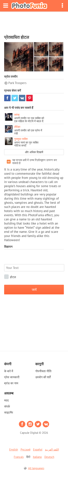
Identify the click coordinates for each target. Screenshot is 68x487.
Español (37, 449)
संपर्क (7, 406)
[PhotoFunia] (29, 6)
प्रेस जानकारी (11, 377)
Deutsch (49, 457)
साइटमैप (8, 412)
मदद (6, 400)
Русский (25, 449)
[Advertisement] (34, 21)
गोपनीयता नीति (43, 371)
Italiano (37, 457)
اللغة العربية (52, 449)
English (13, 449)
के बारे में (8, 371)
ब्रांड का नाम (11, 383)
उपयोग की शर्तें (43, 377)
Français (19, 457)
